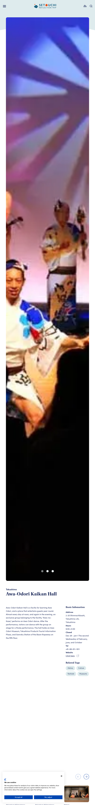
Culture (81, 668)
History (70, 668)
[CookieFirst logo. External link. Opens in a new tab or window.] (5, 780)
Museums (83, 674)
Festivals (71, 674)
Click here (70, 655)
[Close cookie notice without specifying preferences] (61, 776)
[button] (42, 571)
